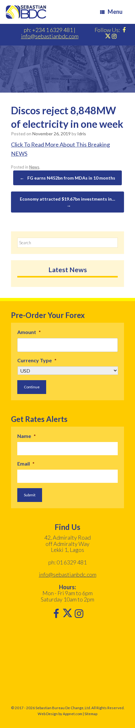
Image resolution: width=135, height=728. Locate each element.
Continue (32, 387)
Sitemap (90, 714)
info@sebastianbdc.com (49, 36)
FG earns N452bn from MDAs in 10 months (67, 178)
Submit (29, 495)
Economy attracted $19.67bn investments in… (67, 202)
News (34, 167)
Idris (81, 133)
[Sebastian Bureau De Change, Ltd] (26, 11)
